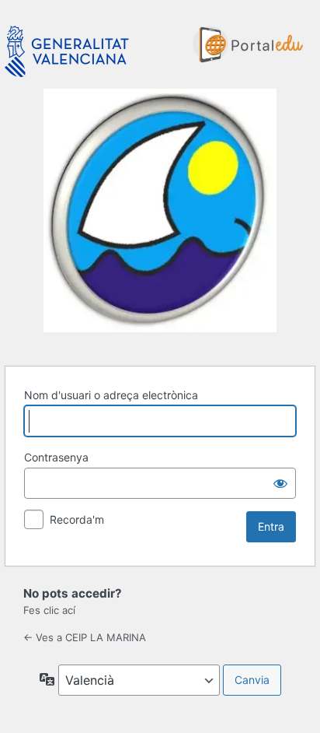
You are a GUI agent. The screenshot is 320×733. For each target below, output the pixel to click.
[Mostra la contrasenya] (280, 483)
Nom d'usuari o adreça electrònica (111, 395)
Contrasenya (56, 457)
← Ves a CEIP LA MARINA (84, 637)
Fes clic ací (49, 610)
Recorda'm (77, 519)
